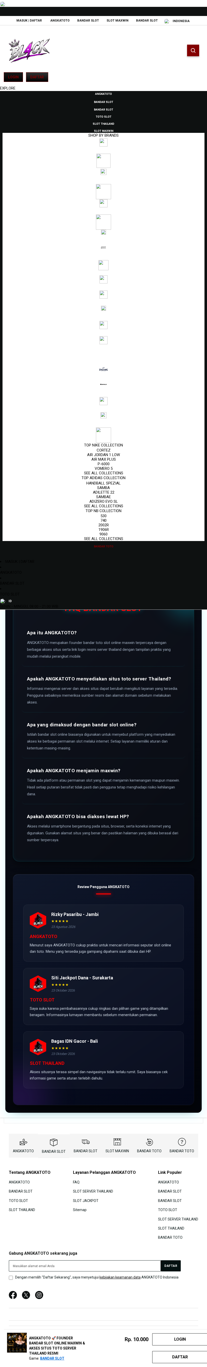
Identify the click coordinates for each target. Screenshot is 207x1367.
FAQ (76, 1182)
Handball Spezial (103, 483)
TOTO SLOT (10, 594)
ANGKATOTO (60, 20)
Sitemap (80, 1210)
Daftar (37, 77)
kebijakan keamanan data (120, 1277)
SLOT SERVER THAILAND (93, 1191)
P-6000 (104, 464)
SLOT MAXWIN (117, 20)
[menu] (103, 320)
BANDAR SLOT (88, 20)
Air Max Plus (103, 459)
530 (103, 516)
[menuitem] (103, 93)
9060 (103, 534)
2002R (103, 525)
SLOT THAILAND (22, 1210)
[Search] (193, 50)
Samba (103, 487)
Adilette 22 (103, 492)
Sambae (103, 497)
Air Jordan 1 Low (103, 455)
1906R (103, 529)
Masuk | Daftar (29, 20)
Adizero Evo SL (103, 501)
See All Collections (103, 473)
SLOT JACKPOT (85, 1201)
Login (13, 77)
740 (103, 520)
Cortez (104, 450)
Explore (7, 88)
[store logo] (29, 50)
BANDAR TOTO (149, 1151)
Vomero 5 (104, 468)
